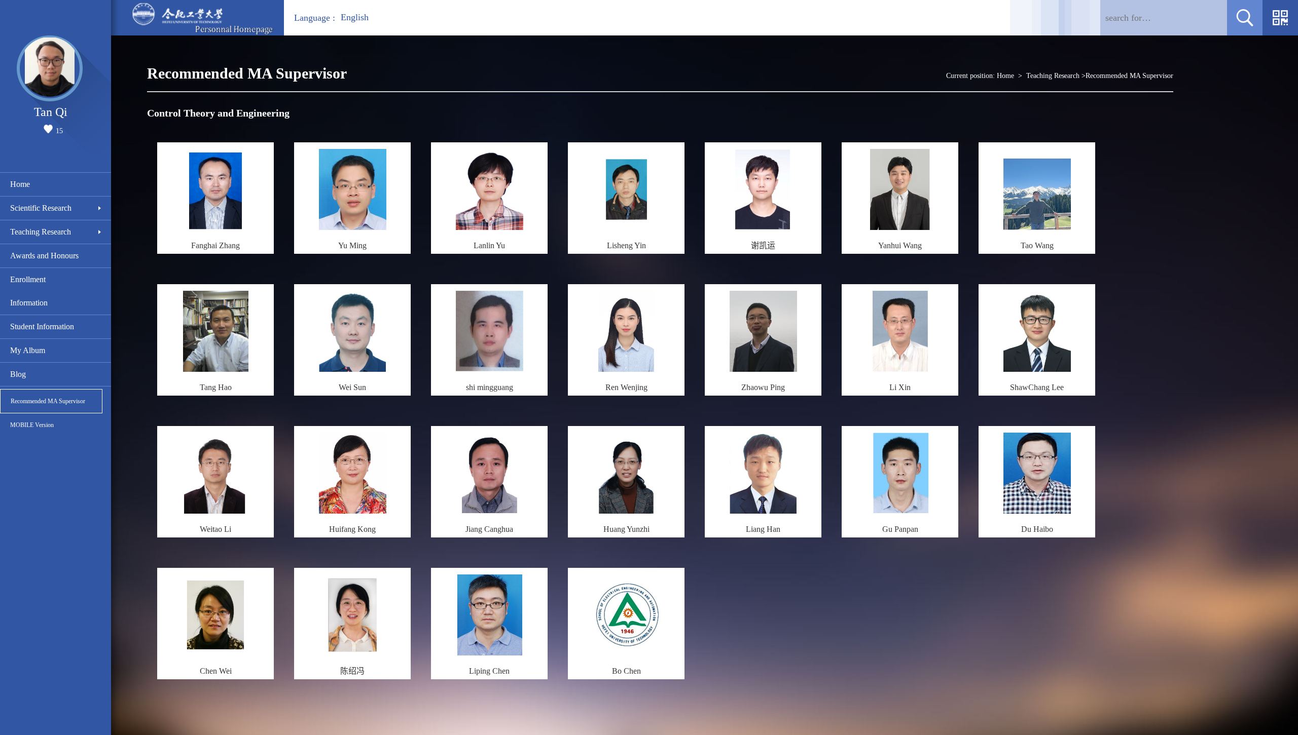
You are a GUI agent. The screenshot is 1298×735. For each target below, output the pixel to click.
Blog (18, 374)
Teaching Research (40, 231)
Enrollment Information (29, 291)
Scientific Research (40, 208)
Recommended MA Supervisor (48, 401)
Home (20, 184)
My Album (27, 350)
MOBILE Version (32, 425)
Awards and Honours (44, 255)
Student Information (42, 326)
